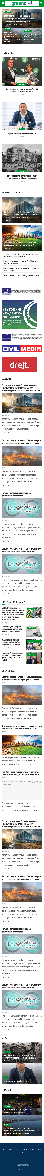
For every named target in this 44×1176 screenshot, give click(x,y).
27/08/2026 (7, 220)
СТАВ (21, 129)
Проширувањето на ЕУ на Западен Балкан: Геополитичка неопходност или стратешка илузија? (20, 1057)
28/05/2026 (7, 248)
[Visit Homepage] (22, 3)
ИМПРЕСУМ (36, 1149)
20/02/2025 (6, 622)
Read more (5, 433)
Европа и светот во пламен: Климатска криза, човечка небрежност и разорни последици (12, 36)
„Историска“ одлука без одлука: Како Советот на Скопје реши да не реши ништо (20, 255)
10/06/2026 (6, 520)
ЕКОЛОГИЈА (21, 171)
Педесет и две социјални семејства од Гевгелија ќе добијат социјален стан (12, 629)
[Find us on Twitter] (22, 1170)
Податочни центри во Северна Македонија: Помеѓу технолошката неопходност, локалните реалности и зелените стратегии (21, 214)
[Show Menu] (3, 3)
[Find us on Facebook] (19, 1170)
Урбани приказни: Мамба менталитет (22, 134)
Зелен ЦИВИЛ (7, 1149)
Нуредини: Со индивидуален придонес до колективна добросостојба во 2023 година (12, 656)
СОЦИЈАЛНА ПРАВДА (32, 641)
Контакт (22, 1152)
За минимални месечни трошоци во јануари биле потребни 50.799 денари (11, 642)
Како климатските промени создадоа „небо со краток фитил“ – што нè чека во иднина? (21, 243)
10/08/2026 (6, 467)
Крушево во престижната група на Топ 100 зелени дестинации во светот (22, 90)
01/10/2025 (22, 94)
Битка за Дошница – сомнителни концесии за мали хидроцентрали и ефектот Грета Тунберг (21, 276)
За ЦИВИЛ (17, 1149)
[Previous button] (3, 1063)
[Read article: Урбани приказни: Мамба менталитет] (22, 116)
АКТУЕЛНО (7, 12)
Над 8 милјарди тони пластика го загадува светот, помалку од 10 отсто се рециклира (22, 177)
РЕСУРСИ (26, 1149)
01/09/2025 (22, 137)
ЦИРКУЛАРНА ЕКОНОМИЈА (12, 1125)
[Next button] (40, 1063)
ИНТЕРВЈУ (31, 654)
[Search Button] (41, 3)
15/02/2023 (6, 634)
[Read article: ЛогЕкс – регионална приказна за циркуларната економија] (22, 508)
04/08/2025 (22, 181)
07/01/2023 (6, 663)
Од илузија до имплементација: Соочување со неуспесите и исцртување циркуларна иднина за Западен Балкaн (20, 1130)
